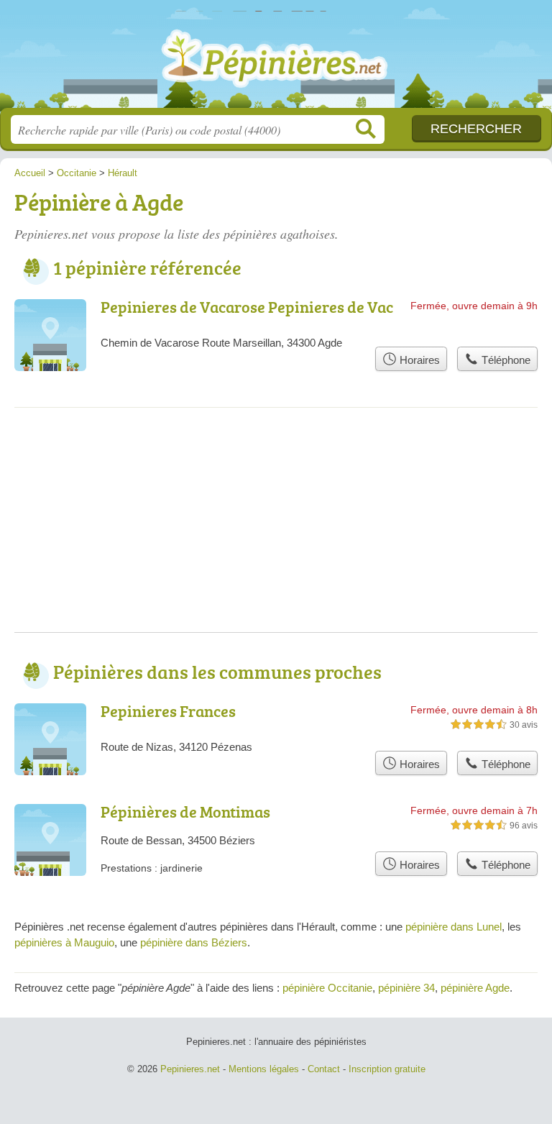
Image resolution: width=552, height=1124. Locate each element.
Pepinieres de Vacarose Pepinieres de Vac (247, 307)
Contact (324, 1069)
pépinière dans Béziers (193, 942)
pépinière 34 (406, 988)
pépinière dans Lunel (453, 926)
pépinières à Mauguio (64, 942)
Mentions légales (264, 1069)
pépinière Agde (475, 988)
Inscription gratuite (387, 1069)
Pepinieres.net (276, 59)
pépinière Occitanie (327, 988)
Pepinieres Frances (168, 711)
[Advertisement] (276, 531)
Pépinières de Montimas (185, 811)
